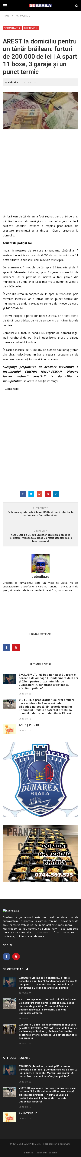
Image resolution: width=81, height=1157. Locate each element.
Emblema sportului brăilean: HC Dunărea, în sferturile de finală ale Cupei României (41, 514)
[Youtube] (16, 647)
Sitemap (28, 1152)
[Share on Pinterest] (48, 494)
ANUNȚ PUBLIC (29, 725)
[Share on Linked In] (56, 494)
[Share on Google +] (39, 494)
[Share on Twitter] (31, 494)
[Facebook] (6, 647)
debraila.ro (14, 82)
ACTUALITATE (11, 28)
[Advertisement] (40, 173)
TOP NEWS (29, 28)
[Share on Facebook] (23, 494)
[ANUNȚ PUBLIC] (9, 729)
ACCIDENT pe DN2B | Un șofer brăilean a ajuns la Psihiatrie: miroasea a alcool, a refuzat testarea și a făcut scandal (40, 537)
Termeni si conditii (47, 1152)
